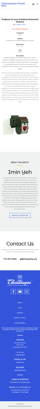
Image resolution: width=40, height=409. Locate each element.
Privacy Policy (20, 404)
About (20, 302)
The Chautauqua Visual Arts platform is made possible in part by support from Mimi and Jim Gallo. (20, 329)
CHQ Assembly (20, 323)
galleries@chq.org (28, 259)
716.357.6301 (20, 352)
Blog (20, 308)
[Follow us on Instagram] (26, 291)
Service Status (20, 318)
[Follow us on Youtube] (20, 291)
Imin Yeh (21, 25)
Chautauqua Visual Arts (13, 4)
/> (32, 280)
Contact (20, 313)
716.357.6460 (10, 259)
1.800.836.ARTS (20, 355)
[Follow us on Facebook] (13, 291)
